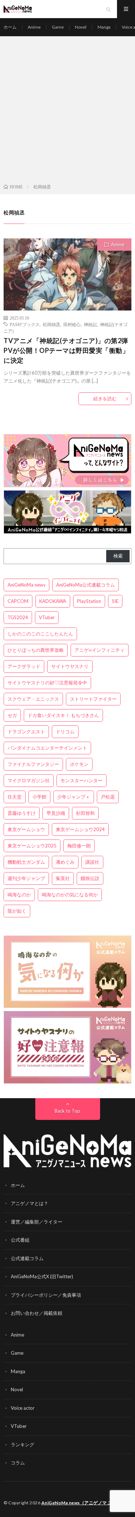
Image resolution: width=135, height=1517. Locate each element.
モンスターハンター (81, 780)
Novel (80, 27)
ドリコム (65, 731)
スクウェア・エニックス (33, 699)
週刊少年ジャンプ (26, 878)
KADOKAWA (52, 601)
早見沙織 (55, 813)
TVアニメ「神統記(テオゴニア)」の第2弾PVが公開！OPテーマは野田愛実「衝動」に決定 (66, 350)
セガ (12, 715)
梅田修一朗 (79, 846)
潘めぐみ (65, 862)
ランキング (22, 1444)
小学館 (39, 797)
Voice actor (23, 1408)
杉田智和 (85, 813)
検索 (118, 556)
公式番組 (20, 1240)
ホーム (10, 27)
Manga (104, 27)
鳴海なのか (19, 894)
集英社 (63, 878)
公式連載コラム (27, 1258)
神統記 (90, 324)
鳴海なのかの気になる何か (70, 894)
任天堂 (15, 797)
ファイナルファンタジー (33, 764)
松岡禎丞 (51, 324)
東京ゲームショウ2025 (32, 846)
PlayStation (89, 601)
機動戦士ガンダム (26, 862)
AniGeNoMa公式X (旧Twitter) (42, 1276)
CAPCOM (18, 601)
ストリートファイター (93, 699)
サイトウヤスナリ (70, 666)
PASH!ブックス (25, 324)
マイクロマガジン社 (29, 780)
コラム (18, 1463)
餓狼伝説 (90, 878)
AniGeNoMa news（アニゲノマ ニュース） (85, 1502)
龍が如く (17, 911)
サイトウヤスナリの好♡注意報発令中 (47, 682)
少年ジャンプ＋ (73, 797)
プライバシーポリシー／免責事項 (46, 1295)
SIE (115, 601)
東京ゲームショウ (26, 829)
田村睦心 (72, 324)
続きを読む (105, 398)
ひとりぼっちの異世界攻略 (36, 650)
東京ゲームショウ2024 (80, 829)
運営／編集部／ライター (36, 1222)
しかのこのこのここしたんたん (40, 634)
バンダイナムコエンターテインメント (47, 748)
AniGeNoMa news (26, 585)
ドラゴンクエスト (26, 731)
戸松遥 (108, 797)
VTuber (47, 617)
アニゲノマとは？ (29, 1203)
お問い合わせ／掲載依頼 (36, 1313)
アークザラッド (24, 666)
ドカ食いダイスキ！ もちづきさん (63, 715)
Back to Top (67, 1111)
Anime (34, 27)
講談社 (92, 862)
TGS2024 (18, 617)
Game (58, 27)
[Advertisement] (67, 111)
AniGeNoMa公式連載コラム (85, 585)
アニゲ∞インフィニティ (100, 650)
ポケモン (79, 764)
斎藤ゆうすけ (22, 813)
